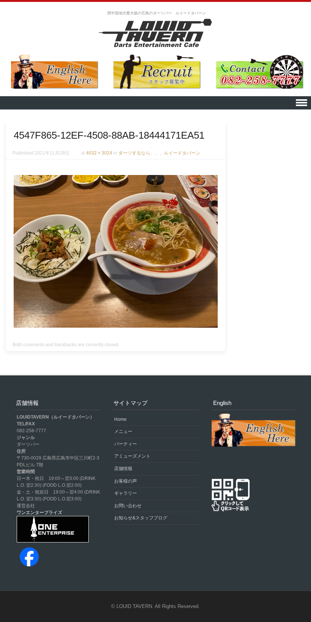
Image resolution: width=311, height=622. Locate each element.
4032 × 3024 (99, 153)
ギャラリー (125, 493)
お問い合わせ (127, 505)
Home (120, 419)
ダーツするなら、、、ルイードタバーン (159, 153)
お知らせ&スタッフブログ (140, 517)
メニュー (123, 431)
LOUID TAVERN (134, 606)
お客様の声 (125, 481)
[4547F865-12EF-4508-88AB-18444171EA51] (116, 326)
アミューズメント (132, 456)
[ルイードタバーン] (155, 34)
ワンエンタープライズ (39, 512)
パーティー (125, 444)
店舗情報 (123, 468)
